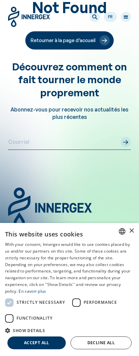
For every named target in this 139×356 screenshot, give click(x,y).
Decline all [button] (101, 343)
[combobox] (122, 231)
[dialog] (69, 289)
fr (110, 16)
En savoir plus (32, 291)
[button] (95, 17)
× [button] (131, 230)
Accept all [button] (36, 343)
